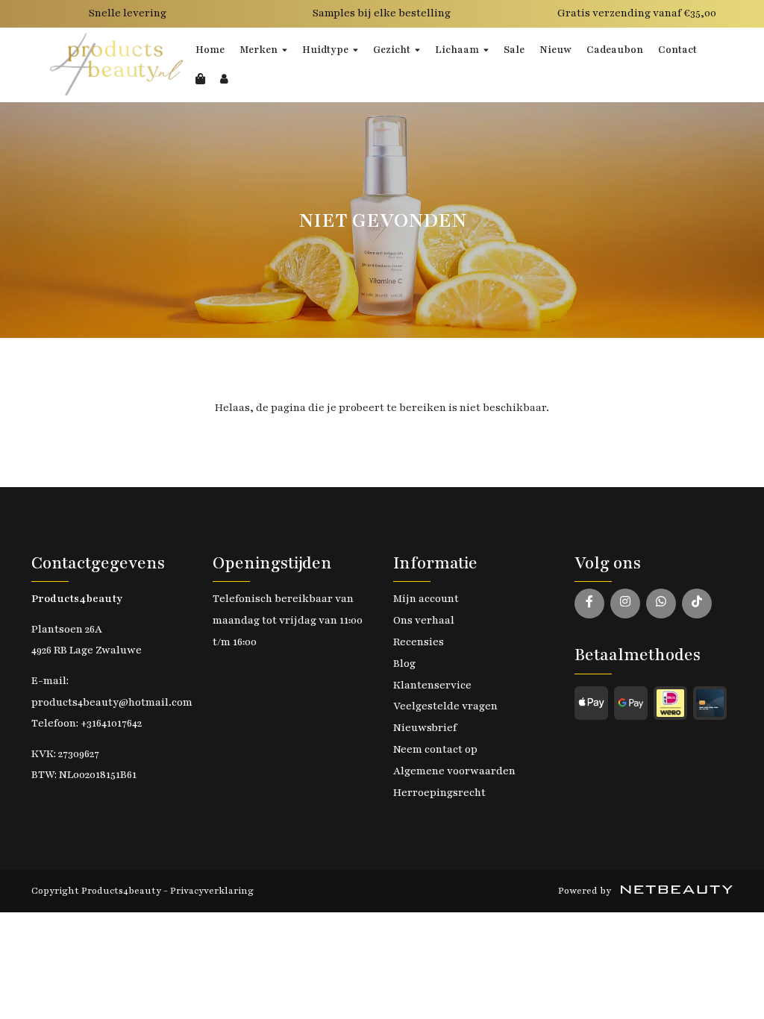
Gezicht (391, 50)
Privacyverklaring (212, 891)
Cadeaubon (614, 50)
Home (210, 50)
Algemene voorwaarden (454, 771)
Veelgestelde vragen (445, 706)
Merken (258, 50)
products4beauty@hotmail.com (111, 702)
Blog (404, 663)
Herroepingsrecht (439, 793)
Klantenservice (432, 685)
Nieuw (555, 50)
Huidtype (325, 50)
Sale (514, 50)
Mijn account (426, 599)
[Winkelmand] (200, 80)
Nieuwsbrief (425, 728)
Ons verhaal (423, 620)
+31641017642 (111, 723)
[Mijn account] (224, 80)
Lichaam (457, 50)
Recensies (418, 642)
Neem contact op (435, 749)
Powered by (585, 891)
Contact (677, 50)
